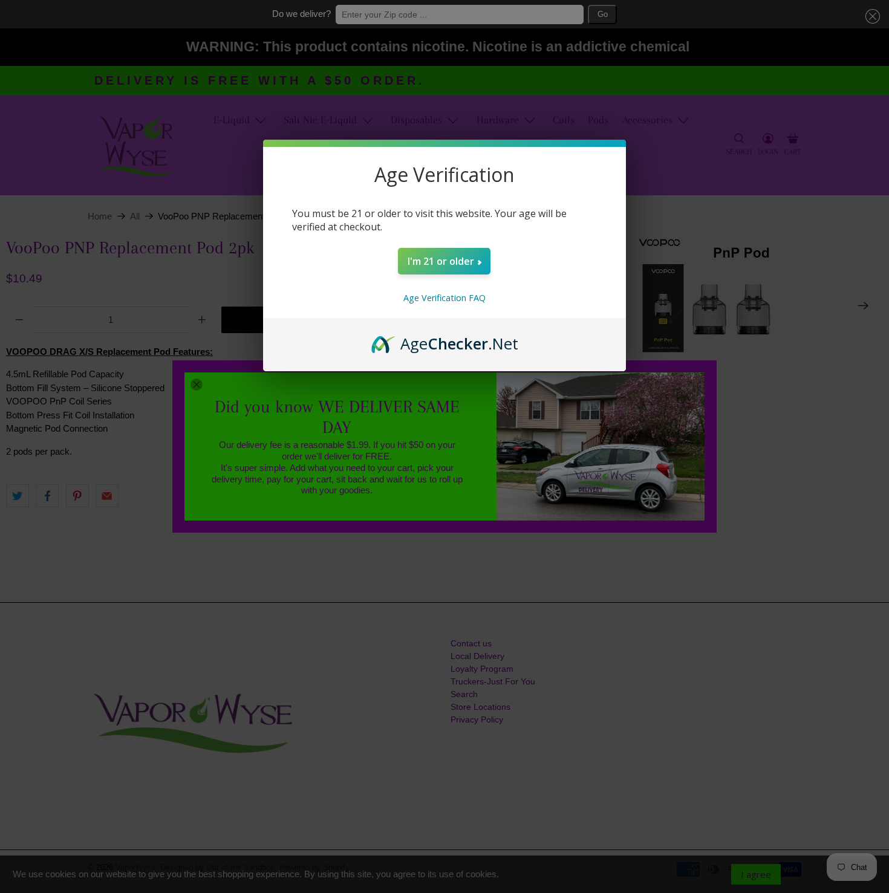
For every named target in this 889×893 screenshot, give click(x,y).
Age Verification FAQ (444, 298)
